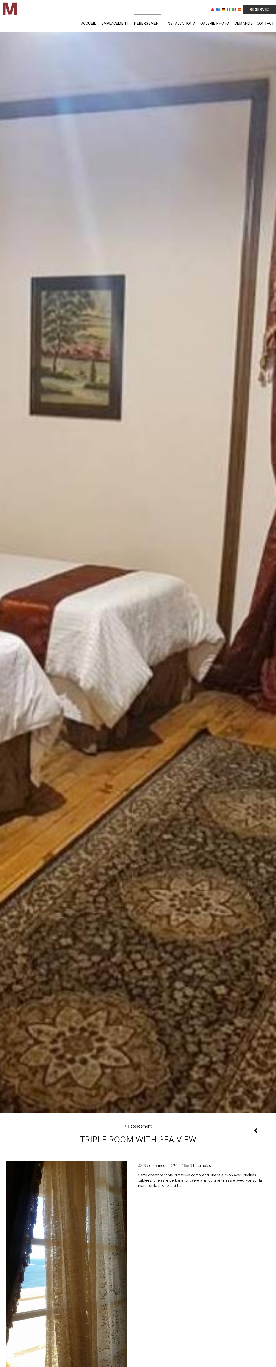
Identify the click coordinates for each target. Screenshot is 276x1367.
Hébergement (147, 23)
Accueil (88, 23)
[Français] (228, 9)
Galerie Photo (214, 23)
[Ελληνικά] (218, 9)
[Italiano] (234, 9)
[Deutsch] (223, 9)
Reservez (260, 9)
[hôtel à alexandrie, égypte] (9, 8)
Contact (265, 23)
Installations (180, 23)
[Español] (239, 9)
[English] (212, 9)
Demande (243, 23)
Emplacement (115, 23)
